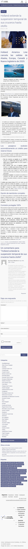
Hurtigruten (4, 391)
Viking (3, 429)
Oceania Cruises (6, 398)
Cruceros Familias (22, 471)
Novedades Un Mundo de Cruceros (10, 396)
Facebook (11, 495)
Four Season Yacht (6, 382)
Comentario (3, 305)
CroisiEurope (5, 370)
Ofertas (10, 482)
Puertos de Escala (6, 405)
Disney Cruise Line (6, 373)
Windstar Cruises (12, 486)
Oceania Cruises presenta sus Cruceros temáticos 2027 (14, 455)
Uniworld (4, 426)
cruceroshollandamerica (13, 241)
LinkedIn (4, 496)
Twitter (16, 495)
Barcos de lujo (4, 464)
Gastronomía (13, 478)
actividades (3, 462)
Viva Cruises (5, 435)
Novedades (17, 480)
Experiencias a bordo (5, 478)
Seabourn (4, 412)
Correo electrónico (5, 328)
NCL (2, 480)
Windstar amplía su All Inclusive (9, 449)
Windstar (4, 436)
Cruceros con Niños (12, 467)
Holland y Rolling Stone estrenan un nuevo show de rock (14, 451)
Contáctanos (21, 522)
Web (2, 333)
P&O (3, 400)
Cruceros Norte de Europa (6, 475)
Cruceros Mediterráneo (21, 473)
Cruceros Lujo (12, 473)
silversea (20, 484)
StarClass (4, 421)
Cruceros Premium (16, 475)
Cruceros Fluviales (4, 473)
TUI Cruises (5, 424)
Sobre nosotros (21, 509)
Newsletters (7, 480)
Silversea (4, 415)
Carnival (9, 464)
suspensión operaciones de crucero (13, 243)
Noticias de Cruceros (7, 394)
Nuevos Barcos (23, 480)
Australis (4, 366)
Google (16, 496)
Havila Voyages (6, 387)
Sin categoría (5, 417)
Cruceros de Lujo (15, 469)
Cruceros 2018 (18, 466)
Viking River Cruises (7, 431)
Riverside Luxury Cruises (8, 408)
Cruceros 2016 (4, 466)
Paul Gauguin (5, 401)
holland (20, 241)
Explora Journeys (6, 380)
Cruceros (6, 241)
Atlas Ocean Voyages (7, 365)
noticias (12, 480)
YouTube (10, 496)
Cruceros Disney (23, 469)
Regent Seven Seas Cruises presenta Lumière (12, 448)
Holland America (20, 478)
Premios (19, 482)
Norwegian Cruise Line (7, 393)
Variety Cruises (5, 427)
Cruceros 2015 (20, 464)
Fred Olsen (4, 384)
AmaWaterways (6, 363)
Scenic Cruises (5, 410)
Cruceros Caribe (4, 467)
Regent (11, 484)
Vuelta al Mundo (4, 486)
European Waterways (7, 379)
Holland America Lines (7, 389)
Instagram (22, 495)
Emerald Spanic (6, 375)
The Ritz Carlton (6, 422)
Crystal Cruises (5, 372)
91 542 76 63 (22, 498)
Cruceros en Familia (5, 471)
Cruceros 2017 (11, 466)
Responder (23, 293)
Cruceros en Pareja (14, 471)
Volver (4, 11)
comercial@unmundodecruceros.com (16, 500)
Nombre (3, 323)
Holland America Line (9, 93)
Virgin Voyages (5, 433)
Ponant (4, 403)
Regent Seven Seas (7, 407)
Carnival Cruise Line (7, 368)
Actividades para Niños (11, 462)
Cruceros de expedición (5, 469)
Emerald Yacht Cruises (7, 377)
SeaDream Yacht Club (7, 414)
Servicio (20, 520)
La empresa (20, 507)
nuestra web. (18, 239)
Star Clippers (5, 419)
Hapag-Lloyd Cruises (7, 386)
